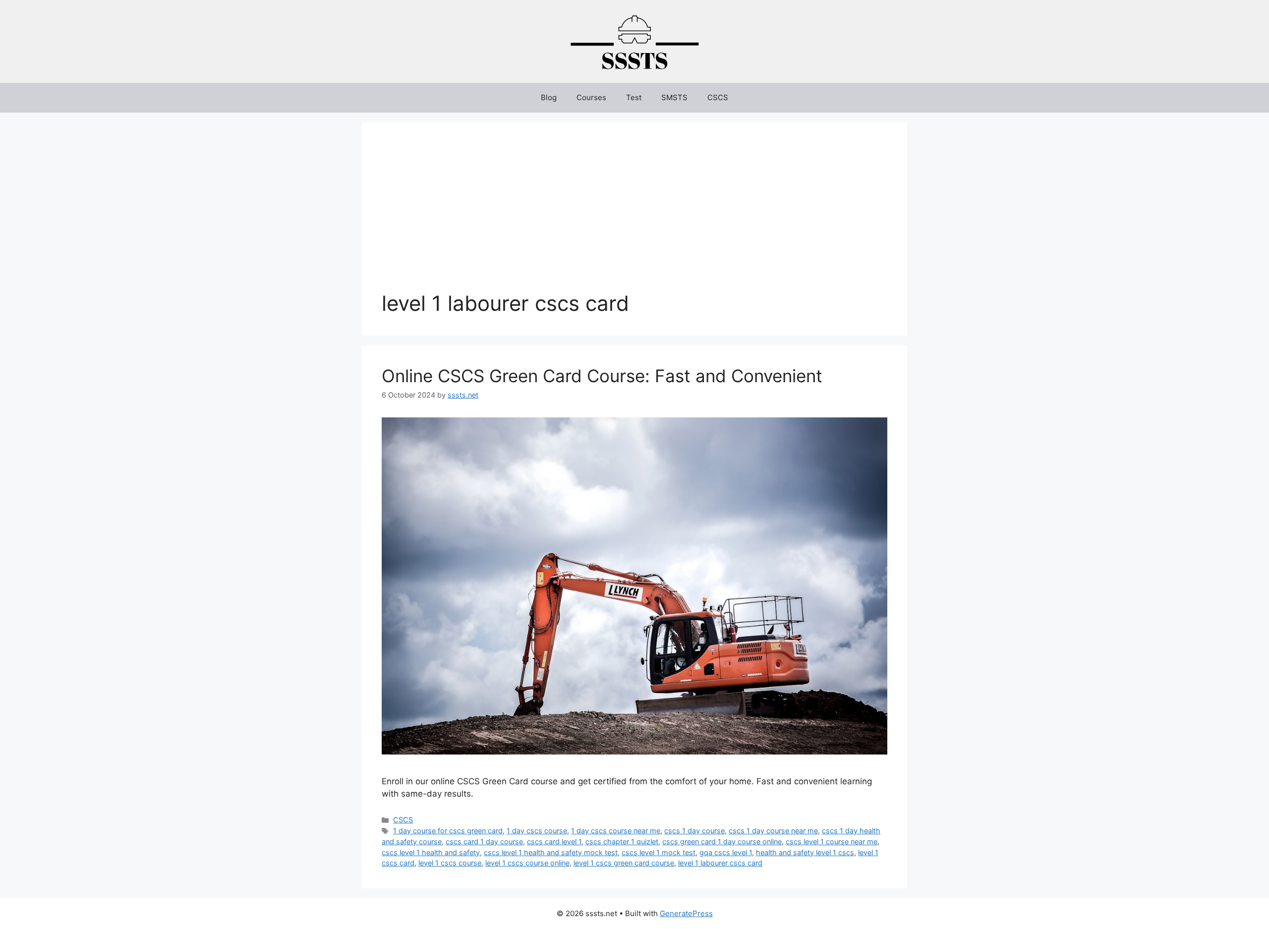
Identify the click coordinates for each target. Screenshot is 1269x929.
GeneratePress (686, 913)
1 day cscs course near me (615, 830)
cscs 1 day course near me (773, 830)
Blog (549, 97)
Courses (591, 97)
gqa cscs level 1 (725, 852)
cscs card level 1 (554, 841)
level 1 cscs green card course (624, 863)
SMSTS (674, 97)
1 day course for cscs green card (448, 830)
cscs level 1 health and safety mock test (551, 852)
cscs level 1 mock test (658, 852)
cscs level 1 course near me (831, 841)
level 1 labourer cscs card (720, 863)
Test (633, 97)
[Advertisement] (634, 216)
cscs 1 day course (694, 830)
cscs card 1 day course (484, 841)
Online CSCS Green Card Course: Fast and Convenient (602, 375)
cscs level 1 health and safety (431, 852)
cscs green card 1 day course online (722, 841)
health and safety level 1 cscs (805, 852)
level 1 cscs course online (527, 863)
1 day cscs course (537, 830)
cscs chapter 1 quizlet (621, 841)
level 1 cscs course (449, 863)
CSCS (717, 97)
